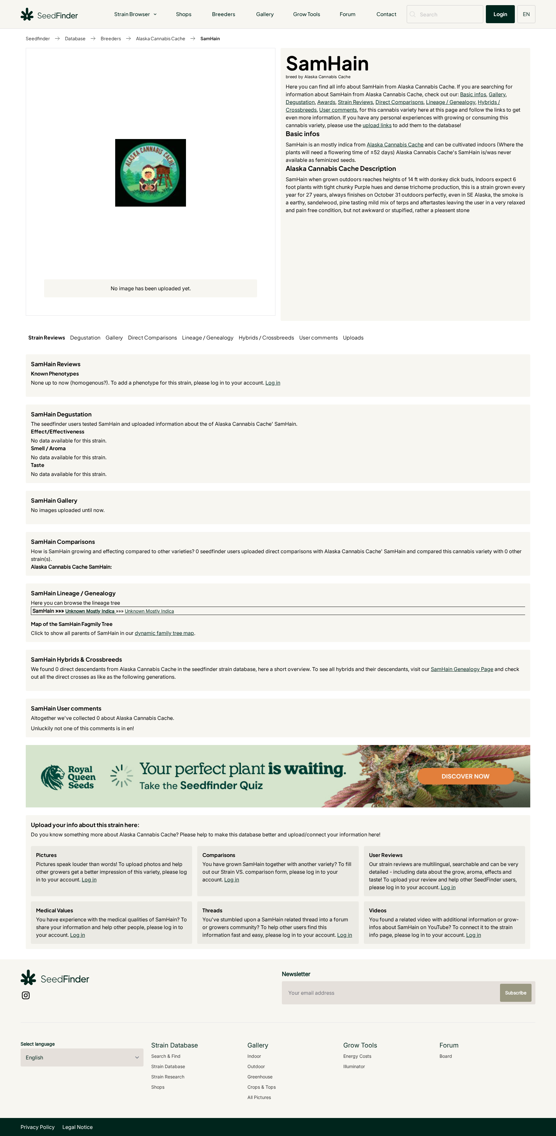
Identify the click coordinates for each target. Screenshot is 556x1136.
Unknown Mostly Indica (90, 611)
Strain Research (167, 1076)
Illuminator (354, 1066)
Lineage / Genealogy (450, 102)
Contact (386, 14)
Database (75, 38)
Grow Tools (306, 14)
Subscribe (515, 992)
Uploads (353, 337)
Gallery (265, 14)
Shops (183, 14)
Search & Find (166, 1056)
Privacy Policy (38, 1127)
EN (526, 14)
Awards (326, 102)
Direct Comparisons (399, 102)
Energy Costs (357, 1056)
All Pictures (259, 1097)
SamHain (210, 38)
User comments (338, 110)
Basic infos (473, 94)
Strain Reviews (355, 102)
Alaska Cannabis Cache (160, 38)
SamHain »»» (48, 611)
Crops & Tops (261, 1087)
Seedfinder (38, 38)
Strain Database (168, 1066)
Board (446, 1056)
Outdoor (256, 1066)
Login (500, 14)
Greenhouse (260, 1076)
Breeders (223, 14)
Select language (38, 1044)
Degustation (300, 102)
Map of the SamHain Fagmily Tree (72, 623)
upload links (377, 125)
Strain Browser (132, 14)
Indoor (254, 1056)
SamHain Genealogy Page (462, 669)
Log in (272, 382)
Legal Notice (77, 1127)
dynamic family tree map (164, 633)
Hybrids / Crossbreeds (266, 337)
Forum (348, 14)
